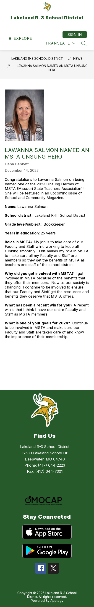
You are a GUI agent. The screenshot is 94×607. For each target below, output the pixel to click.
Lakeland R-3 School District (37, 58)
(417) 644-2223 (51, 465)
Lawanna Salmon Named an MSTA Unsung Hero (52, 68)
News (78, 58)
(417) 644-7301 (49, 471)
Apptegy (56, 600)
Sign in (74, 34)
